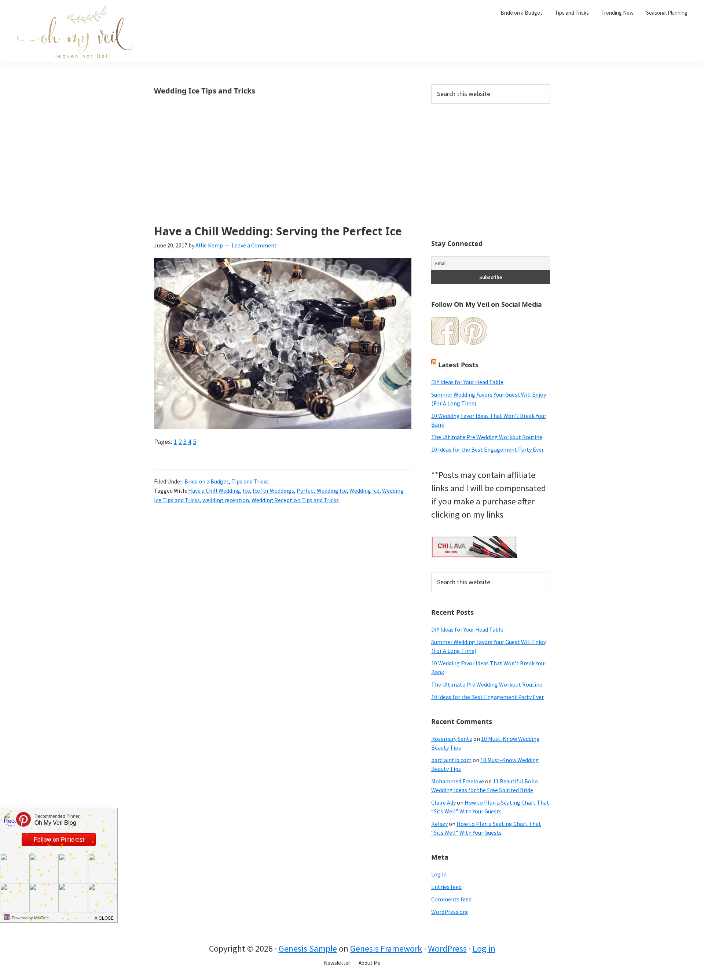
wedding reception (225, 500)
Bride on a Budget (206, 481)
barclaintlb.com (451, 760)
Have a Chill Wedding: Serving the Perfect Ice (278, 231)
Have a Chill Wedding (214, 490)
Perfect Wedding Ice (322, 490)
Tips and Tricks (250, 481)
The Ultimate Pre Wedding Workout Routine (486, 437)
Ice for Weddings (273, 490)
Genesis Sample (308, 948)
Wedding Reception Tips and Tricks (295, 500)
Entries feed (446, 886)
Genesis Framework (386, 948)
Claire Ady (443, 802)
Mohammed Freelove (457, 781)
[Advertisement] (282, 171)
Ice (246, 490)
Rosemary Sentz (451, 738)
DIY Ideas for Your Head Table (467, 382)
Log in (439, 874)
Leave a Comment (254, 245)
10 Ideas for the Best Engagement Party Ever (487, 449)
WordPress (447, 948)
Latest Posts (458, 364)
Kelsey (439, 823)
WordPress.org (449, 911)
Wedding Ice (364, 490)
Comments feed (451, 899)
